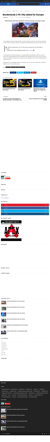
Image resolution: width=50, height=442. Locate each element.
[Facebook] (45, 1)
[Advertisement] (25, 256)
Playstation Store (45, 391)
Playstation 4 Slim (13, 391)
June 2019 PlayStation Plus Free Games (9, 89)
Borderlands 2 (15, 11)
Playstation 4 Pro (5, 391)
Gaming (20, 11)
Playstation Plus (37, 391)
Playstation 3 (4, 345)
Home (2, 1)
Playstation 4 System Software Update (25, 391)
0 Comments (28, 17)
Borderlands (8, 11)
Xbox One (4, 354)
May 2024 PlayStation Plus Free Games (16, 307)
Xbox (3, 350)
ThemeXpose (7, 433)
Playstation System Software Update (20, 393)
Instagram (25, 213)
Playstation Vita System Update (42, 393)
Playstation (4, 343)
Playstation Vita (27, 11)
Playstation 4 (4, 347)
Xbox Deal (30, 395)
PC (2, 341)
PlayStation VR (21, 389)
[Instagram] (48, 433)
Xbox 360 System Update (22, 395)
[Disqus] (25, 119)
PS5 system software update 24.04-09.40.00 (17, 409)
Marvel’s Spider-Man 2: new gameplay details (17, 331)
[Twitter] (46, 433)
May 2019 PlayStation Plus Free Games (24, 89)
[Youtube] (44, 433)
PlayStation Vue (29, 389)
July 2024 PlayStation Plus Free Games (16, 301)
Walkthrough (4, 395)
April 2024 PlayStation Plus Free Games (16, 319)
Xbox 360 (3, 352)
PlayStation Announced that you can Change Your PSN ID (39, 90)
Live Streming (13, 1)
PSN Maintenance (14, 389)
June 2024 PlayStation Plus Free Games (16, 313)
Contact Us (7, 1)
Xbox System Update (33, 397)
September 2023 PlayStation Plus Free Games (17, 325)
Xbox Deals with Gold (38, 395)
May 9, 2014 (29, 50)
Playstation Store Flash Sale (7, 393)
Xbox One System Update (22, 397)
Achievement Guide (5, 389)
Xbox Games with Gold (6, 397)
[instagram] (48, 1)
